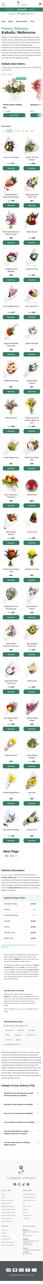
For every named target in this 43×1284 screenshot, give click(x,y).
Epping (18, 1040)
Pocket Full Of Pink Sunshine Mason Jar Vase (32, 420)
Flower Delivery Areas (8, 1209)
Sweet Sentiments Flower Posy (31, 195)
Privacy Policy (6, 1239)
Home (3, 21)
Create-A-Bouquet (7, 1200)
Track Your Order (7, 1221)
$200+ (32, 131)
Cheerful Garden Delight (32, 719)
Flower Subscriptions (8, 1212)
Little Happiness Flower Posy (32, 644)
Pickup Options (6, 1218)
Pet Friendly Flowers (8, 1215)
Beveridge (32, 1030)
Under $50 (9, 131)
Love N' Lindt (32, 532)
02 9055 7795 (27, 1254)
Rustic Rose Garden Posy (32, 458)
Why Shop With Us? (29, 1200)
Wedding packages (7, 1206)
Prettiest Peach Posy (11, 380)
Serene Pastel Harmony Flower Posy (11, 644)
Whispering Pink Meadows (11, 270)
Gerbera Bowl (32, 495)
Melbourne (22, 9)
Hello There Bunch (32, 306)
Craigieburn (18, 1035)
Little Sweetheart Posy (11, 306)
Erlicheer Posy (32, 830)
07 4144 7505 (27, 1245)
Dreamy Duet (32, 681)
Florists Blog (27, 1215)
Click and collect (20, 1009)
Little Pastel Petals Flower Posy (11, 682)
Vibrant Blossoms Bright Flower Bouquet (11, 195)
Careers (4, 1233)
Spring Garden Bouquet (11, 533)
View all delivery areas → (12, 1044)
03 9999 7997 (27, 1236)
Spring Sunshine (11, 755)
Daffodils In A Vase (32, 569)
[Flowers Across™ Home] (22, 3)
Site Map (26, 1218)
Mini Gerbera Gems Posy (11, 719)
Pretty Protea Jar (11, 418)
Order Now (11, 168)
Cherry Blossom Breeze (32, 607)
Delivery (10, 21)
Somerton (9, 1040)
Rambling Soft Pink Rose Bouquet (11, 607)
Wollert (8, 1035)
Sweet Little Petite (31, 343)
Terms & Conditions (8, 1245)
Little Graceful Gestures (11, 830)
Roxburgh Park (31, 1035)
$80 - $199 (25, 131)
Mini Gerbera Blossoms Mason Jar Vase (11, 233)
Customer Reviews (29, 1197)
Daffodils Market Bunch (11, 792)
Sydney (31, 9)
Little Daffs (32, 792)
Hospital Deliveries (29, 1194)
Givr (24, 1203)
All (3, 131)
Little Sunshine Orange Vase (11, 570)
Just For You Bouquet (11, 157)
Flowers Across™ (7, 875)
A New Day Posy (32, 269)
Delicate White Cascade (32, 381)
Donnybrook (9, 1030)
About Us (4, 1230)
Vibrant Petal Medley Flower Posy (11, 344)
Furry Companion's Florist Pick (11, 496)
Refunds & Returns (7, 1242)
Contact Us (5, 1236)
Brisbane (10, 9)
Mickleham (21, 1030)
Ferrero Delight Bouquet (32, 756)
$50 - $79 (17, 131)
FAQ (2, 1197)
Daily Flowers (6, 1203)
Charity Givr (27, 1206)
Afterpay (26, 1209)
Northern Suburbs (21, 21)
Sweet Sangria (32, 232)
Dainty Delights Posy (11, 457)
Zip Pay (25, 1212)
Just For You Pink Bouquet (32, 158)
